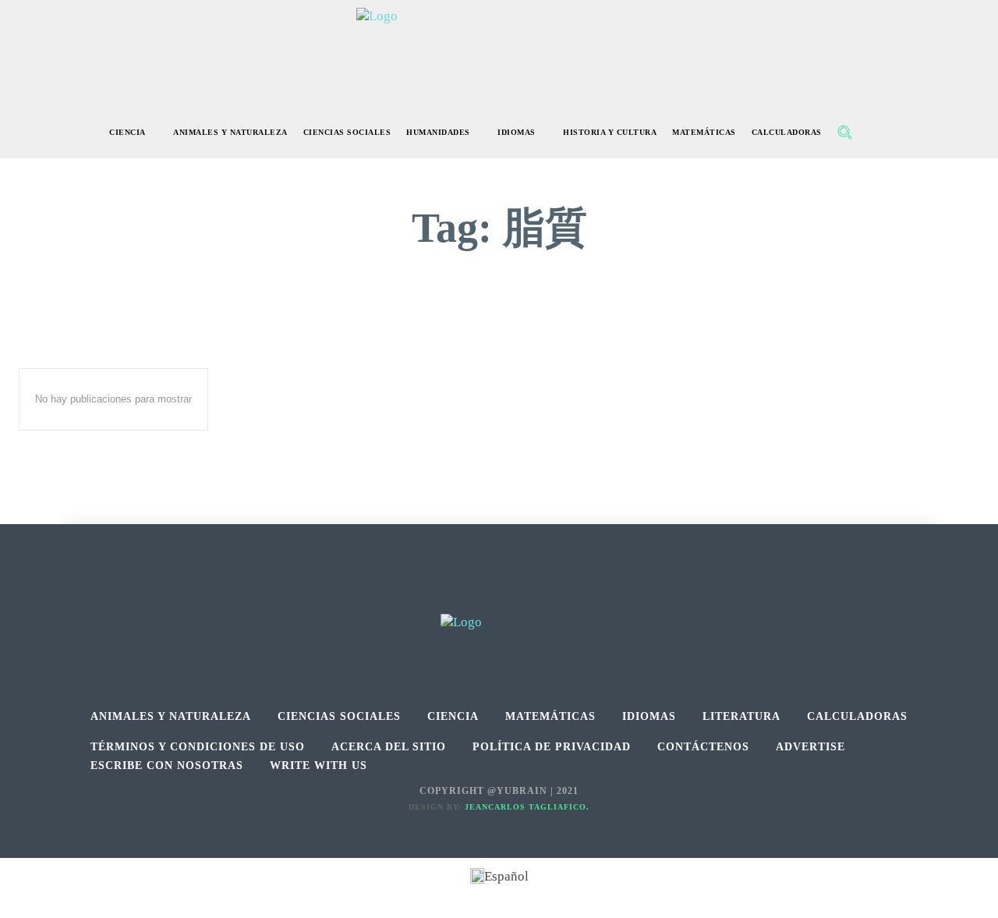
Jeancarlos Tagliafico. (527, 807)
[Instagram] (499, 596)
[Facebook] (464, 596)
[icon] (878, 133)
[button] (844, 132)
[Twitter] (534, 596)
